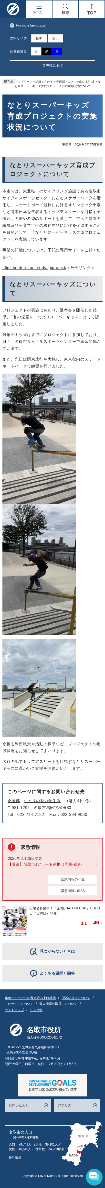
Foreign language (31, 25)
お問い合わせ (19, 1105)
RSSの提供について (76, 998)
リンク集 (36, 1010)
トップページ (23, 81)
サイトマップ (14, 1010)
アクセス (64, 1105)
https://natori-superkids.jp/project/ (34, 268)
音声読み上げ (52, 66)
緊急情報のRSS (73, 891)
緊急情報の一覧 (73, 879)
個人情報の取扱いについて (58, 1004)
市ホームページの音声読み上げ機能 (30, 998)
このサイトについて (19, 1004)
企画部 (14, 801)
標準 (39, 38)
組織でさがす (44, 81)
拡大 (55, 38)
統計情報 (15, 1158)
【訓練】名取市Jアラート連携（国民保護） (46, 864)
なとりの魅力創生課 (81, 81)
